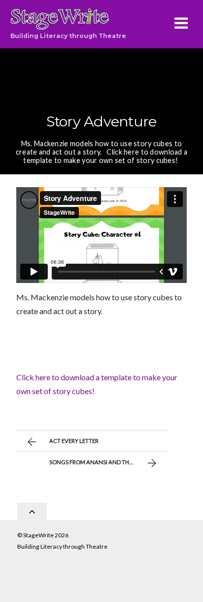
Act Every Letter (74, 441)
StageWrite (38, 535)
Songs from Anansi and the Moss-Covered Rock (108, 462)
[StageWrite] (59, 24)
